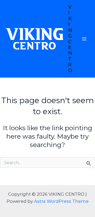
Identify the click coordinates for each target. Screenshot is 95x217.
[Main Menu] (84, 38)
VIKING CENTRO (70, 38)
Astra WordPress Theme (61, 201)
